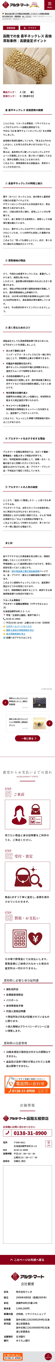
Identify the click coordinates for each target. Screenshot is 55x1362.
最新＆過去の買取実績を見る (20, 630)
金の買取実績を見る (15, 633)
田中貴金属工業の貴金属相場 (25, 571)
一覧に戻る (27, 738)
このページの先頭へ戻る (29, 1260)
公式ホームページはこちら (19, 626)
